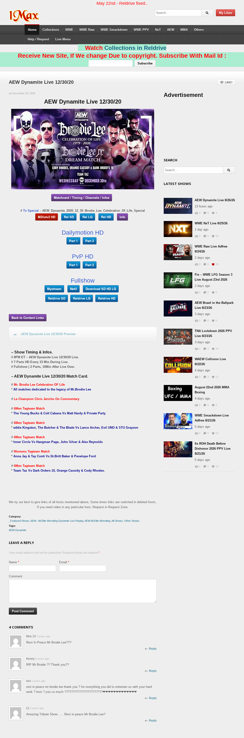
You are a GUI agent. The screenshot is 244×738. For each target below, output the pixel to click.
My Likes (225, 13)
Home (32, 30)
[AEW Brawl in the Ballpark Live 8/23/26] (178, 308)
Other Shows (131, 520)
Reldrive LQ (81, 298)
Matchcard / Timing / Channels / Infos (81, 197)
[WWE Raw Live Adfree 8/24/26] (178, 252)
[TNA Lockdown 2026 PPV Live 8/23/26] (178, 337)
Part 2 (89, 240)
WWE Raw (86, 30)
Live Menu (63, 39)
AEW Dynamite (17, 530)
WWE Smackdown (114, 30)
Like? (229, 82)
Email (63, 562)
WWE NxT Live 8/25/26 (211, 223)
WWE (69, 30)
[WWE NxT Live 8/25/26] (178, 229)
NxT (158, 30)
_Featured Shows (19, 520)
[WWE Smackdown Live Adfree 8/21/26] (178, 421)
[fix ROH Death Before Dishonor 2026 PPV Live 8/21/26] (178, 449)
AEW (170, 30)
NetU (73, 288)
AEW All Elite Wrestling (97, 520)
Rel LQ (87, 217)
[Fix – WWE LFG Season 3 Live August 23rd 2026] (178, 280)
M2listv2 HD (46, 217)
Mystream (54, 288)
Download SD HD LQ (101, 288)
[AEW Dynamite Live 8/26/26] (178, 206)
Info (122, 217)
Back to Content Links (27, 317)
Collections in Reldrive (135, 48)
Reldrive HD (106, 298)
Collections (50, 30)
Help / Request (38, 39)
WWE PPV (141, 30)
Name (13, 562)
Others (199, 30)
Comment (15, 576)
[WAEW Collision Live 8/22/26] (178, 365)
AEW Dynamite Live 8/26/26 (215, 200)
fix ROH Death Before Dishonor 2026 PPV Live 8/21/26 (212, 448)
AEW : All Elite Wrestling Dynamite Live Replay (56, 520)
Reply (153, 648)
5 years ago (43, 636)
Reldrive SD (56, 298)
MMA (184, 30)
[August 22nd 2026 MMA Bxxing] (178, 393)
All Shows (117, 520)
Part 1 (73, 240)
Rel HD (106, 217)
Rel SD (69, 217)
